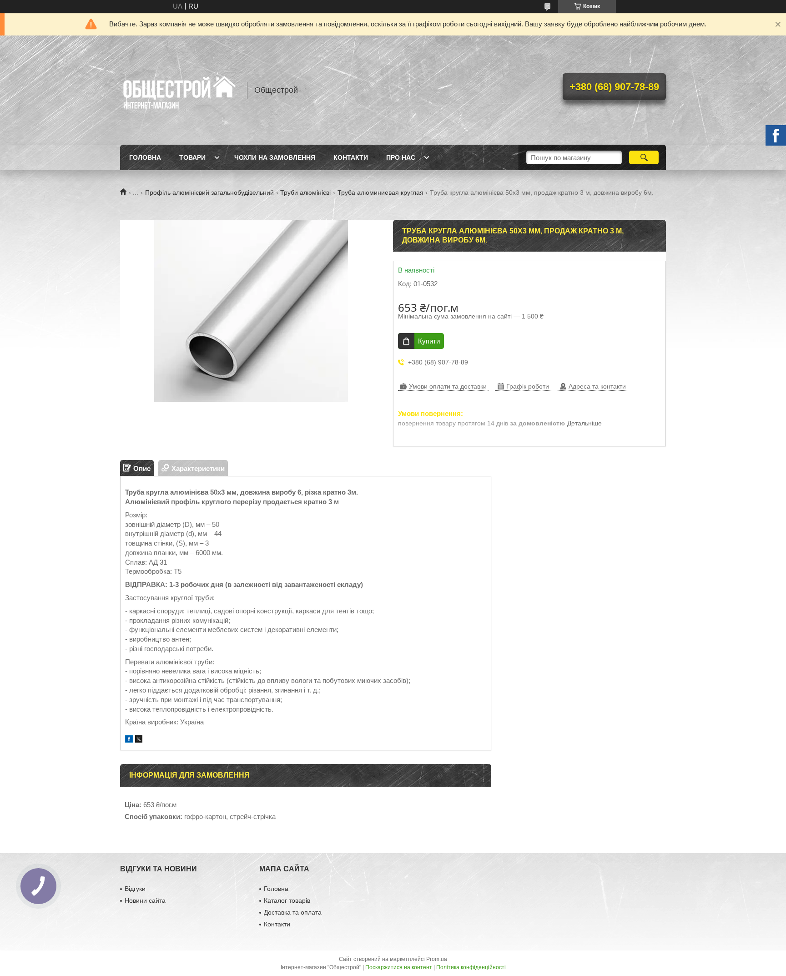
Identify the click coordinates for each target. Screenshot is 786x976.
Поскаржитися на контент (398, 967)
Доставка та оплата (293, 912)
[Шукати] (644, 157)
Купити (429, 341)
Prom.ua (436, 959)
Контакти (350, 157)
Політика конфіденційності (471, 967)
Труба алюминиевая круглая (380, 192)
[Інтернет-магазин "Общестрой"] (179, 90)
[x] (138, 740)
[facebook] (129, 740)
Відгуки (135, 888)
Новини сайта (145, 900)
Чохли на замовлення (274, 157)
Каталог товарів (287, 900)
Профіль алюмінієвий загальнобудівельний (209, 192)
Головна (145, 157)
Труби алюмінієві (305, 192)
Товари (192, 157)
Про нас (400, 157)
